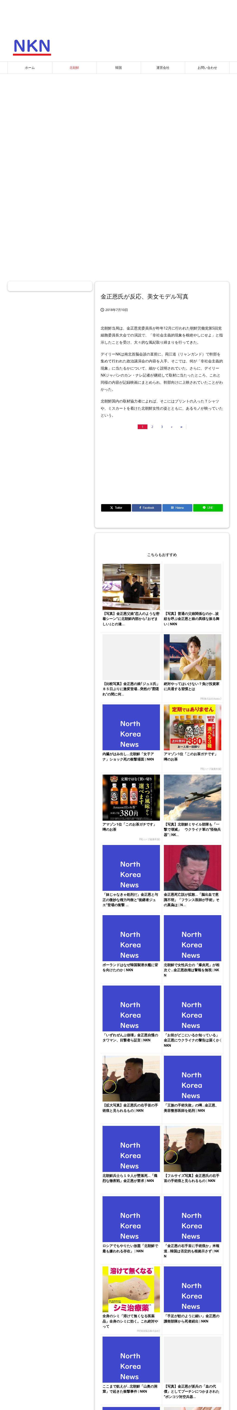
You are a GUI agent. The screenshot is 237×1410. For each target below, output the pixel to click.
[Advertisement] (118, 111)
